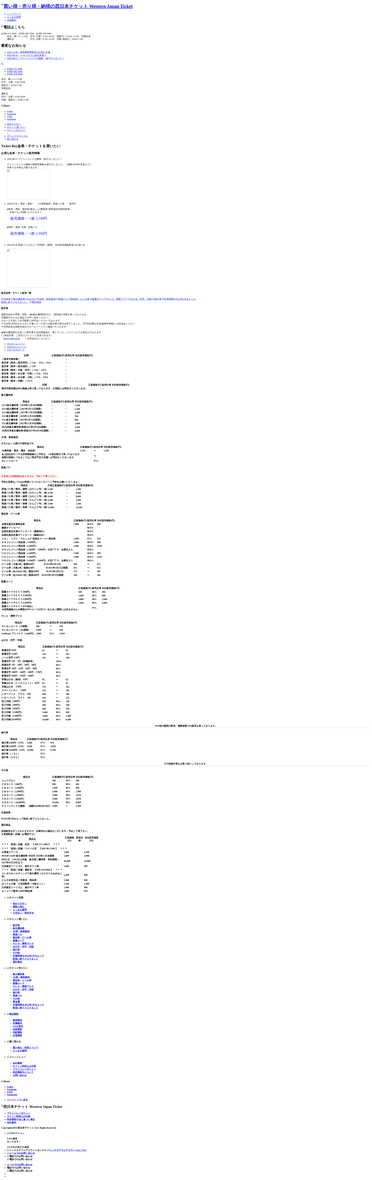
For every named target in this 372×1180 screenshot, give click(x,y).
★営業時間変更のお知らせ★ (28, 52)
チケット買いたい (16, 127)
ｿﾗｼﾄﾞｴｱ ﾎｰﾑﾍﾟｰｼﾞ (16, 350)
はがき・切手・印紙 (23, 946)
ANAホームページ (16, 347)
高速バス (17, 934)
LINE (9, 116)
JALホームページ (16, 344)
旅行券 (16, 949)
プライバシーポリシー (24, 1069)
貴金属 (16, 1001)
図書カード (18, 940)
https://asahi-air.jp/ (11, 338)
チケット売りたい (16, 130)
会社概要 (17, 1063)
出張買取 (17, 1035)
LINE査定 (18, 1026)
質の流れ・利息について (25, 1047)
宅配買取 (17, 1032)
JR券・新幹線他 (21, 931)
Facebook (11, 114)
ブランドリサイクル (17, 136)
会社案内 (11, 1122)
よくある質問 (14, 17)
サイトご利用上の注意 (24, 1066)
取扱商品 (17, 1020)
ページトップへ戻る (17, 1099)
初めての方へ (14, 124)
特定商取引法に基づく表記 (21, 1119)
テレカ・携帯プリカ (23, 943)
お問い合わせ (20, 1075)
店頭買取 (17, 1029)
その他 (16, 952)
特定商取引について (23, 1072)
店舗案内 (11, 20)
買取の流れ (18, 906)
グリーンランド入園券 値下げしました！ (35, 58)
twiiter (10, 111)
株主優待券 (18, 928)
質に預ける (13, 139)
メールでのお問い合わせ (20, 1164)
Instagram (11, 119)
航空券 (16, 925)
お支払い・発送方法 (23, 913)
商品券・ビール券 (22, 937)
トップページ (14, 14)
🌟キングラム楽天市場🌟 (27, 55)
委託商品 (17, 962)
